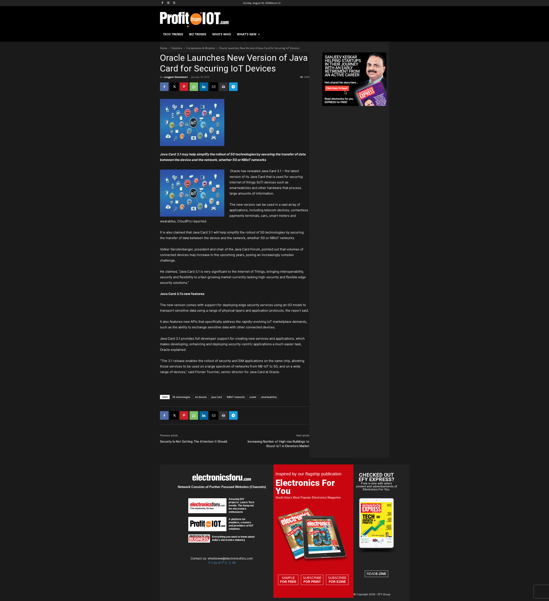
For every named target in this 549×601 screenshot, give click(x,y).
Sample (288, 579)
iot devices (201, 397)
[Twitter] (230, 563)
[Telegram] (233, 86)
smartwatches (269, 397)
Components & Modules (200, 48)
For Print (312, 581)
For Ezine (337, 581)
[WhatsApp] (194, 86)
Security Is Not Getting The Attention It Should (193, 441)
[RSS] (226, 563)
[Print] (223, 86)
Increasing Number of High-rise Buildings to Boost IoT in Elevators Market (278, 444)
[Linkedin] (203, 86)
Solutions (176, 48)
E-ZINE (381, 574)
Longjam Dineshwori (176, 77)
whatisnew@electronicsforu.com (230, 558)
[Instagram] (168, 3)
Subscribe (312, 579)
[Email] (213, 86)
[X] (174, 3)
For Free (288, 581)
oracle (252, 397)
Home (163, 48)
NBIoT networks (236, 397)
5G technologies (181, 397)
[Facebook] (162, 3)
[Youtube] (233, 563)
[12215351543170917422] (354, 105)
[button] (384, 34)
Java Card (216, 397)
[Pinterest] (184, 86)
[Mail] (220, 563)
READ (376, 574)
